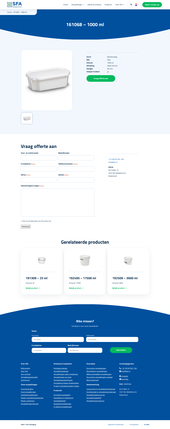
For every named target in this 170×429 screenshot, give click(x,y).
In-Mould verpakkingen (63, 407)
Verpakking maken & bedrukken (66, 383)
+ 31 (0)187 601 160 (116, 159)
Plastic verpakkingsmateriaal (32, 398)
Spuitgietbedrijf (60, 401)
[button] (136, 5)
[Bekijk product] (42, 271)
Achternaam (90, 335)
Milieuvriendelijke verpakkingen (98, 374)
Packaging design (60, 368)
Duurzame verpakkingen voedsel (99, 377)
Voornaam (35, 335)
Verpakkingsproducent (95, 401)
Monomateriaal (92, 380)
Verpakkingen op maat (62, 377)
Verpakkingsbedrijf (93, 398)
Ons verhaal (26, 374)
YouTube (124, 379)
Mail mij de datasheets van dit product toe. (37, 221)
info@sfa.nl (112, 162)
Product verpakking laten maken (66, 386)
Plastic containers (28, 401)
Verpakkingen (76, 4)
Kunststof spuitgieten (62, 395)
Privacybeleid (134, 424)
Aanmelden (121, 350)
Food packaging (27, 389)
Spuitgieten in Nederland (63, 398)
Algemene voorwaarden (116, 424)
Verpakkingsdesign (61, 371)
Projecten (108, 4)
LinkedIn (124, 376)
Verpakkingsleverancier (95, 395)
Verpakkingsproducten (30, 404)
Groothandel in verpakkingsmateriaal (101, 392)
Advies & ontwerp (94, 4)
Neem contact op (152, 5)
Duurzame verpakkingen (96, 368)
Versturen (26, 226)
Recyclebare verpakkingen (96, 371)
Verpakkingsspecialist (29, 377)
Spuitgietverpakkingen (62, 404)
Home (65, 4)
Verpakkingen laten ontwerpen (66, 374)
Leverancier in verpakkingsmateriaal (100, 389)
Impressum (25, 380)
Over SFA (118, 4)
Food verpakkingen (28, 392)
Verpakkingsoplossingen (63, 380)
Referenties (25, 368)
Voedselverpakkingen (29, 395)
